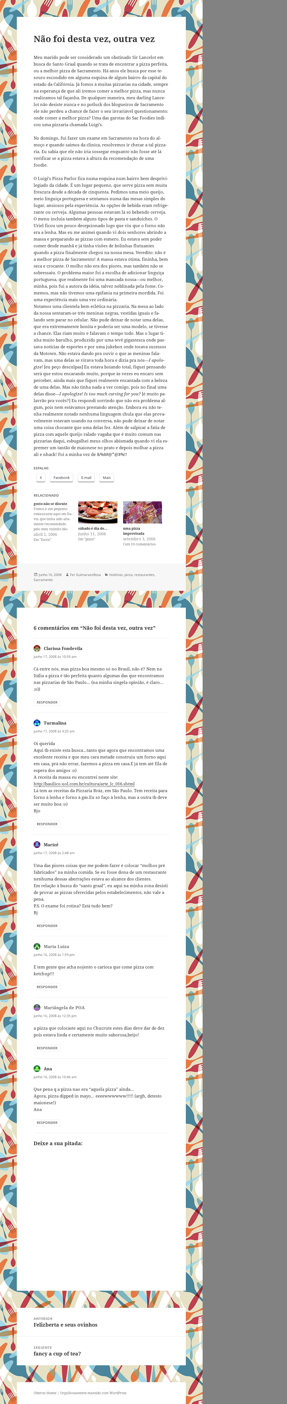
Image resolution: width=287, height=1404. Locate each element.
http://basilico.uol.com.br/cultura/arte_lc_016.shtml (84, 784)
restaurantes (144, 574)
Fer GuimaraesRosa (85, 574)
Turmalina (55, 723)
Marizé (51, 844)
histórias (116, 574)
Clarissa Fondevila (63, 648)
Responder (47, 702)
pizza (128, 574)
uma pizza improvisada (133, 531)
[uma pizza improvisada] (142, 512)
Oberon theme (45, 1393)
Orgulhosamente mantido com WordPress (93, 1393)
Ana (48, 1068)
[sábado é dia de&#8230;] (97, 512)
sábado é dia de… (92, 528)
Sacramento (43, 579)
